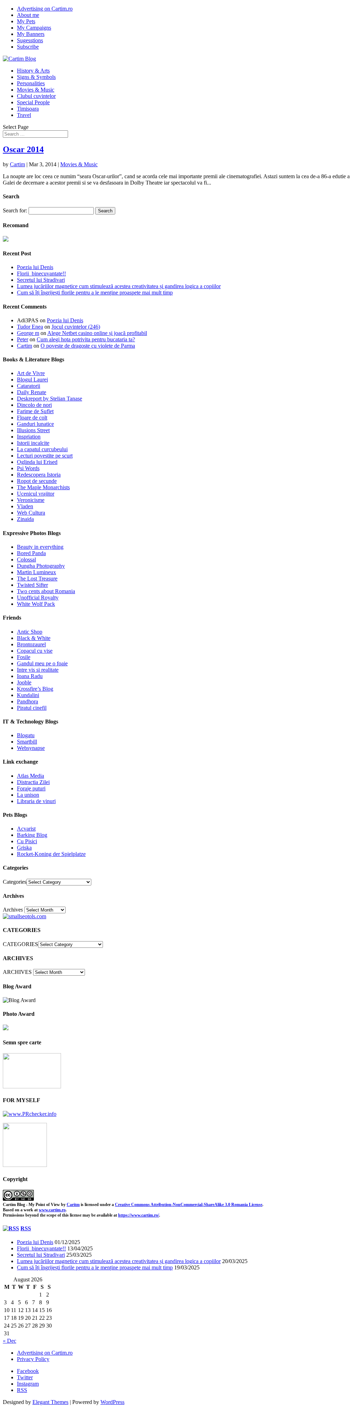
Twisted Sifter (32, 585)
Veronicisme (30, 500)
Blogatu (26, 735)
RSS (25, 1228)
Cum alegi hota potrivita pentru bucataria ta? (86, 339)
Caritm (73, 1204)
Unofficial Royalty (38, 598)
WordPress (112, 1402)
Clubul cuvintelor (36, 96)
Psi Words (28, 468)
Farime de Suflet (35, 411)
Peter (22, 339)
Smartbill (27, 742)
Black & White (33, 638)
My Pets (26, 21)
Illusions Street (33, 430)
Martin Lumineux (36, 572)
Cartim (17, 164)
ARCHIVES (17, 972)
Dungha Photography (41, 566)
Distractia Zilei (33, 782)
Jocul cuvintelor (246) (75, 327)
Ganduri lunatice (35, 424)
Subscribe (28, 47)
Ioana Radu (30, 676)
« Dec (9, 1341)
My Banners (30, 34)
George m (28, 333)
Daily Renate (31, 392)
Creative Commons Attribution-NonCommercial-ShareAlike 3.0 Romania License (188, 1204)
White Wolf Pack (36, 604)
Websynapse (31, 748)
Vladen (25, 506)
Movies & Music (35, 90)
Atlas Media (30, 776)
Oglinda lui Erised (37, 462)
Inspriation (29, 437)
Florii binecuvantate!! (41, 273)
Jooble (24, 682)
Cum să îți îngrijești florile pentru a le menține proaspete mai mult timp (95, 293)
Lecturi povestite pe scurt (45, 456)
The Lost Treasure (37, 579)
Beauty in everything (40, 547)
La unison (28, 795)
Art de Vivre (31, 373)
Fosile (23, 657)
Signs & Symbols (36, 77)
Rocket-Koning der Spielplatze (51, 854)
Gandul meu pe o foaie (42, 663)
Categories (14, 882)
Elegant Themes (50, 1402)
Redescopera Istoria (39, 475)
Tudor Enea (30, 327)
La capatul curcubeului (42, 449)
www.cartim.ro (52, 1209)
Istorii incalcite (33, 443)
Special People (33, 102)
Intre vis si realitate (38, 670)
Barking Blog (32, 835)
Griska (24, 848)
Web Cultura (31, 513)
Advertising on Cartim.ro (45, 9)
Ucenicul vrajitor (35, 494)
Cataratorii (28, 386)
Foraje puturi (31, 788)
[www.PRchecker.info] (29, 1114)
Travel (24, 115)
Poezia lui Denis (35, 267)
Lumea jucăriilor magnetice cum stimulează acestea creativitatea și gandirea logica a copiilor (119, 286)
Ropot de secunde (37, 481)
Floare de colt (32, 418)
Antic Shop (29, 632)
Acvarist (26, 829)
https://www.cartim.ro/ (138, 1215)
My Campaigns (34, 28)
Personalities (31, 83)
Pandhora (27, 701)
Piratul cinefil (32, 708)
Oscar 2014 (23, 149)
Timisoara (28, 109)
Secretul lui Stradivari (41, 280)
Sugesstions (30, 40)
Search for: (15, 210)
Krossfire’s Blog (35, 689)
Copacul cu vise (35, 651)
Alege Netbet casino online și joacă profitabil (97, 333)
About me (28, 15)
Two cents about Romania (46, 591)
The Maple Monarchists (43, 487)
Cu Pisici (27, 841)
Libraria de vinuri (36, 801)
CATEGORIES (20, 944)
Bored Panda (31, 553)
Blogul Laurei (32, 380)
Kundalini (28, 695)
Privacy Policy (33, 1359)
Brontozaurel (31, 644)
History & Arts (33, 71)
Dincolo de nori (34, 405)
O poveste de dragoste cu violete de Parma (88, 346)
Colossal (26, 559)
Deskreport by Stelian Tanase (49, 399)
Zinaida (25, 519)
